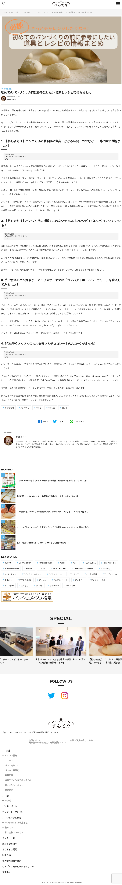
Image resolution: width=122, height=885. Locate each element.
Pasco (75, 562)
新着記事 (9, 775)
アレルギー (79, 579)
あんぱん (24, 585)
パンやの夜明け (12, 770)
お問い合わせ (35, 740)
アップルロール (110, 574)
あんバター (9, 585)
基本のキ (9, 827)
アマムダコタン (25, 579)
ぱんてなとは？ (9, 843)
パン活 (38, 407)
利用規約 (6, 854)
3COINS (8, 562)
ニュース (9, 760)
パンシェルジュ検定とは (16, 822)
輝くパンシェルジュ (14, 785)
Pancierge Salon (45, 562)
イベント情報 (11, 755)
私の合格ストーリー (14, 832)
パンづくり (24, 407)
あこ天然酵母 (91, 574)
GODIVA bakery (25, 562)
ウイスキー (70, 585)
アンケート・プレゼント (13, 811)
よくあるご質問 (9, 849)
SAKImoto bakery (12, 568)
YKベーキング (10, 574)
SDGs (43, 568)
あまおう (8, 579)
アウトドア (74, 574)
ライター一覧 (8, 837)
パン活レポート (9, 806)
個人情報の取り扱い (11, 860)
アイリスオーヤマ (56, 574)
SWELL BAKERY (59, 568)
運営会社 (6, 872)
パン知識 (51, 407)
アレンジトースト (98, 579)
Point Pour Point (109, 562)
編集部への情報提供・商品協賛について (48, 742)
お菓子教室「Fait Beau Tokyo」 (43, 380)
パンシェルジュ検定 (11, 817)
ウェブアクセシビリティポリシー (18, 866)
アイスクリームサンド (32, 574)
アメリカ (42, 579)
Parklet (62, 562)
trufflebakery (105, 568)
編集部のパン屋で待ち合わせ (18, 780)
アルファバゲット (60, 579)
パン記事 (6, 750)
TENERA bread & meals (83, 568)
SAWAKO (29, 568)
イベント (39, 585)
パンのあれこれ (12, 765)
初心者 (64, 407)
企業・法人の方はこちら (81, 740)
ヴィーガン (54, 585)
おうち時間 (9, 407)
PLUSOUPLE (90, 562)
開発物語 (9, 790)
